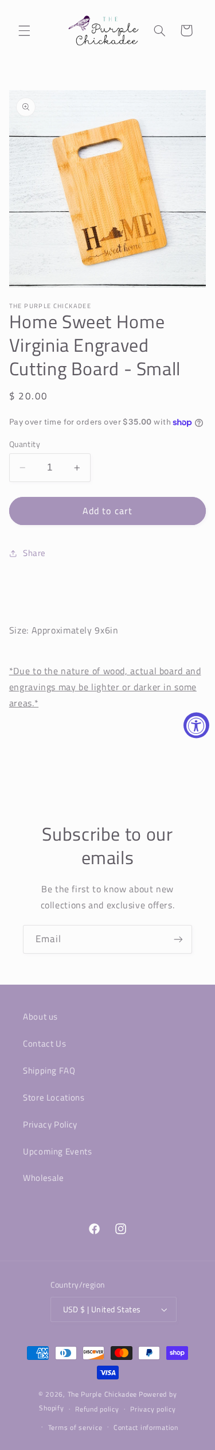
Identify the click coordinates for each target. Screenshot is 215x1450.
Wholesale (43, 1177)
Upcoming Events (57, 1151)
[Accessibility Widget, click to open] (196, 725)
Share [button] (34, 552)
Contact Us (44, 1043)
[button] (24, 30)
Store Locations (53, 1097)
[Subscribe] (178, 939)
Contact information (146, 1427)
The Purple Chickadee (103, 1394)
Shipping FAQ (49, 1070)
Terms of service (75, 1427)
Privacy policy (152, 1409)
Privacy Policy (50, 1124)
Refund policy (97, 1409)
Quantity (24, 444)
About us (40, 1016)
